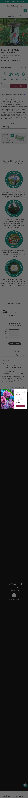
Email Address (18, 402)
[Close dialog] (26, 390)
